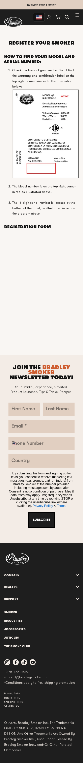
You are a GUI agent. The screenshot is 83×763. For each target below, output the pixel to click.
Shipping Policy (13, 701)
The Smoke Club (17, 646)
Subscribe (41, 520)
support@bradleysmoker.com (27, 677)
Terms (61, 506)
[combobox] (17, 443)
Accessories (15, 629)
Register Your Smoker (41, 4)
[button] (66, 17)
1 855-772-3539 (16, 672)
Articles (11, 637)
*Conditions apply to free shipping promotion (39, 683)
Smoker (10, 612)
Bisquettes (13, 620)
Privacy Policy (43, 506)
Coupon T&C (12, 705)
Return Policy (12, 697)
